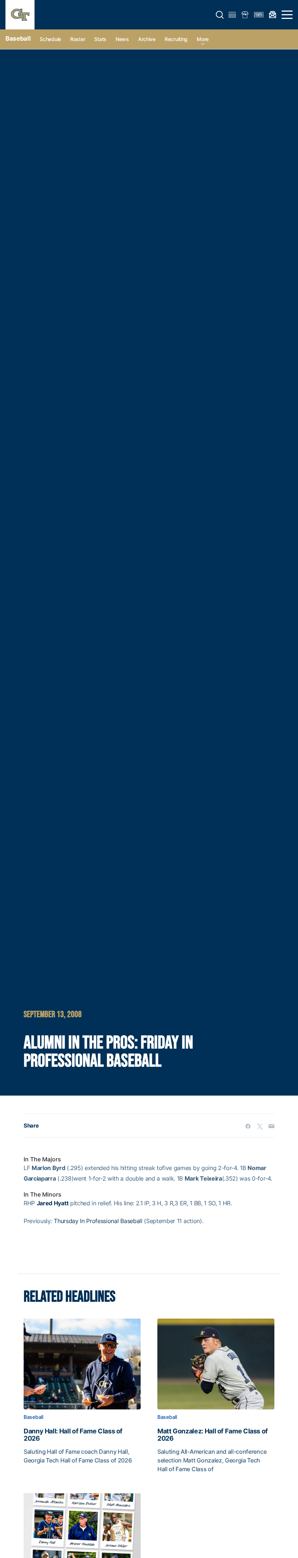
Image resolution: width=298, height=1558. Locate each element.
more (203, 39)
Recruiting (176, 39)
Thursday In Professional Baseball (98, 1221)
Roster (77, 39)
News (122, 39)
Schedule (50, 39)
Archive (147, 39)
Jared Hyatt (52, 1203)
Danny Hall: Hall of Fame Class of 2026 (73, 1435)
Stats (100, 39)
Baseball (18, 38)
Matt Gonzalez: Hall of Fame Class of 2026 (212, 1435)
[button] (220, 15)
